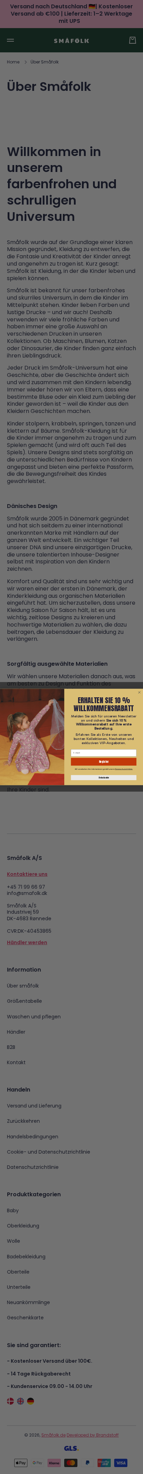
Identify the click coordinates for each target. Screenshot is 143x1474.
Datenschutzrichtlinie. (124, 769)
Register (104, 762)
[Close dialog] (139, 692)
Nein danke (104, 777)
